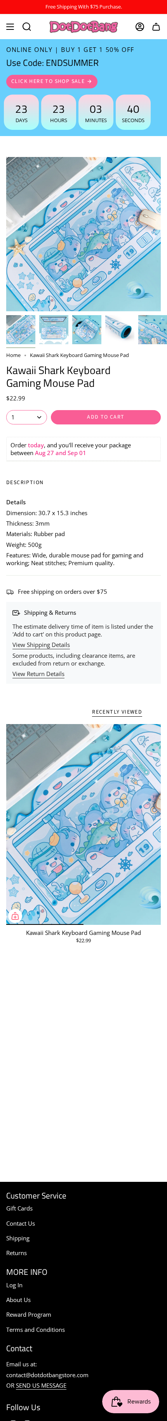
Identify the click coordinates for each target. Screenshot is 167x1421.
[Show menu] (10, 27)
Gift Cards (19, 1208)
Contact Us (20, 1223)
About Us (18, 1300)
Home (13, 355)
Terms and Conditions (35, 1329)
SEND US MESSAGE (41, 1385)
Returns (16, 1253)
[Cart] (156, 27)
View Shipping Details (41, 644)
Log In (14, 1285)
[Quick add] (15, 916)
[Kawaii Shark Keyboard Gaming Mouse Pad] (83, 824)
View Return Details (38, 674)
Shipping (18, 1238)
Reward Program (28, 1314)
